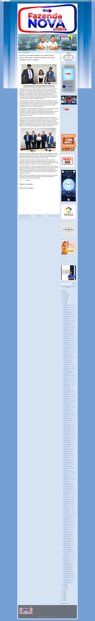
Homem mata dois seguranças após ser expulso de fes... (69, 501)
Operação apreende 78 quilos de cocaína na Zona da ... (68, 530)
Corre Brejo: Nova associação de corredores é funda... (68, 453)
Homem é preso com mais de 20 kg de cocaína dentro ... (69, 340)
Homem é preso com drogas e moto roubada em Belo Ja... (69, 429)
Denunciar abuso (64, 603)
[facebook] (63, 90)
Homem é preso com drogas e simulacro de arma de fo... (68, 534)
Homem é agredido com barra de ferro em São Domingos (68, 312)
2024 (63, 590)
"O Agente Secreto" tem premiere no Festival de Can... (69, 554)
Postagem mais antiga (54, 215)
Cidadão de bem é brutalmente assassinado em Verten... (68, 451)
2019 (63, 597)
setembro (65, 298)
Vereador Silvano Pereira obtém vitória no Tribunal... (68, 499)
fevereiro (65, 587)
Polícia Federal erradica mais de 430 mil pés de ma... (69, 497)
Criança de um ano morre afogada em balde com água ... (69, 436)
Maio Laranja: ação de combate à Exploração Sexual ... (68, 460)
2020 (63, 596)
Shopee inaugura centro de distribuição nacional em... (68, 466)
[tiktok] (70, 90)
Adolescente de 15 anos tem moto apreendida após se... (68, 338)
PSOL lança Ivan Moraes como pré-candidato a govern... (69, 390)
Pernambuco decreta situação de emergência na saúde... (68, 334)
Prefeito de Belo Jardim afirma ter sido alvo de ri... (69, 332)
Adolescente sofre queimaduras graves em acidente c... (68, 484)
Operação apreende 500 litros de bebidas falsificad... (68, 362)
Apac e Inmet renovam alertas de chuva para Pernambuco (68, 488)
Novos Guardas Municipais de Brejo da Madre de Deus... (69, 425)
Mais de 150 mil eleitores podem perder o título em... (68, 558)
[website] (73, 90)
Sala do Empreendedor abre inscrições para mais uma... (68, 371)
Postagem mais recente (24, 215)
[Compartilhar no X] (27, 180)
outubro (64, 296)
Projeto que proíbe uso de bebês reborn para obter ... (68, 354)
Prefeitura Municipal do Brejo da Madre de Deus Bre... (68, 329)
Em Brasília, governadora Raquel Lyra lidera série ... (68, 508)
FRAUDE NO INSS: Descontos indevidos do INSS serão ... (68, 360)
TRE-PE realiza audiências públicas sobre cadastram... (68, 431)
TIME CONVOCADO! (66, 388)
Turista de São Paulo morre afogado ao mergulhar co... (69, 407)
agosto (64, 299)
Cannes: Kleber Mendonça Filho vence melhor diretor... (69, 416)
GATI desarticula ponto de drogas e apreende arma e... (69, 384)
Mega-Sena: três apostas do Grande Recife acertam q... (69, 405)
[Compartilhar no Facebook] (28, 180)
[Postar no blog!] (26, 180)
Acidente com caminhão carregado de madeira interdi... (69, 321)
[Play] (64, 86)
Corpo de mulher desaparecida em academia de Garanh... (69, 574)
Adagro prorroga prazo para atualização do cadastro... (68, 410)
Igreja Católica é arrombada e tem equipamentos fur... (68, 519)
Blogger (69, 287)
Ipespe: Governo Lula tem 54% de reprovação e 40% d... (68, 412)
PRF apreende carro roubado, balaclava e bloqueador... (68, 569)
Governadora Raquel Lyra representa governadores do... (69, 490)
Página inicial (39, 215)
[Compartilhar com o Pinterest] (29, 180)
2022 (63, 593)
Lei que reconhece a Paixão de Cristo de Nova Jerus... (69, 528)
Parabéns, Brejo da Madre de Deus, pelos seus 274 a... (69, 392)
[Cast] (73, 86)
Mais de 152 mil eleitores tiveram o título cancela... (69, 464)
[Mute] (67, 86)
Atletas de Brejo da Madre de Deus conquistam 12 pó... (68, 373)
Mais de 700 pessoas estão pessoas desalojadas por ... (68, 475)
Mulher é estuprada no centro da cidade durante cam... (68, 427)
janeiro (64, 588)
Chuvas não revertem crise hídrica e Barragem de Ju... (69, 367)
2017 (63, 600)
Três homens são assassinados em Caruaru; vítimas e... (68, 532)
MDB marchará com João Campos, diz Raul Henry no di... (69, 414)
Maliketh (70, 286)
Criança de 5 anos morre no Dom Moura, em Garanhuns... (68, 550)
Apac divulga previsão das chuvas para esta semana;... (68, 510)
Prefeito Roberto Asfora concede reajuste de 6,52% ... (68, 482)
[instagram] (65, 90)
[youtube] (68, 90)
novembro (65, 295)
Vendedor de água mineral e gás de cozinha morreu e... (69, 394)
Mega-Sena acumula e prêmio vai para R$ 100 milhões (68, 552)
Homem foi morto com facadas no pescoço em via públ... (68, 521)
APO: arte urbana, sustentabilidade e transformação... (69, 327)
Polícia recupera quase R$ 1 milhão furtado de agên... (69, 369)
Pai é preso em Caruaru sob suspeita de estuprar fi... (69, 401)
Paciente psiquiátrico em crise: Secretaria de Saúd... (68, 563)
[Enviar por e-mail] (25, 180)
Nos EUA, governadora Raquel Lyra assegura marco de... (69, 545)
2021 (63, 594)
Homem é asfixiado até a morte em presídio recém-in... (69, 447)
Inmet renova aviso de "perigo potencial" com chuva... (68, 539)
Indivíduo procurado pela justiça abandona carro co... (68, 343)
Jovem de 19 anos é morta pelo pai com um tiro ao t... (68, 504)
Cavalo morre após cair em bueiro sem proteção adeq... (68, 347)
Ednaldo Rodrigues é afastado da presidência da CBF (68, 580)
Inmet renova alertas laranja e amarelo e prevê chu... (68, 517)
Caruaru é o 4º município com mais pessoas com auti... (69, 364)
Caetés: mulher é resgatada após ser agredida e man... (69, 310)
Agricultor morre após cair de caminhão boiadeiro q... (68, 356)
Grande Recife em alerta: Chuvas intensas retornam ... (68, 536)
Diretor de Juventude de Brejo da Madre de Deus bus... (68, 345)
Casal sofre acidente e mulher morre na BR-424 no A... (69, 455)
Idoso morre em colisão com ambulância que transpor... (68, 418)
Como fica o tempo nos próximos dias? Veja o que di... (68, 380)
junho (64, 302)
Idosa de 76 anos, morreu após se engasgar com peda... (68, 523)
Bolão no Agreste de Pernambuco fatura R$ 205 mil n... (68, 493)
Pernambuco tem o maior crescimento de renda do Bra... (68, 471)
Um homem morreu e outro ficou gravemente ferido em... (68, 399)
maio (64, 303)
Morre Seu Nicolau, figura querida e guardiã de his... (69, 316)
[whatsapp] (72, 90)
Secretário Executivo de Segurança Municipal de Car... (69, 314)
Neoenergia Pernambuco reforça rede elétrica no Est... (68, 486)
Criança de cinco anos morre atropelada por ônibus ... (68, 567)
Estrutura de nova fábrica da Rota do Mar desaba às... (69, 495)
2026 (63, 291)
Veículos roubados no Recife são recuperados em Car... (68, 571)
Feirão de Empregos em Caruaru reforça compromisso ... (68, 442)
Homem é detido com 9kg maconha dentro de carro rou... (69, 576)
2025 (63, 292)
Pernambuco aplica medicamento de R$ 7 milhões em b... (69, 434)
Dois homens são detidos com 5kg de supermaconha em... (69, 565)
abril (64, 584)
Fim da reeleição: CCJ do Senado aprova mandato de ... (68, 462)
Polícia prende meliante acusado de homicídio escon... (69, 477)
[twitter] (66, 90)
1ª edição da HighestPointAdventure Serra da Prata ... (69, 325)
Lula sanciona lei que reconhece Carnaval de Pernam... (68, 445)
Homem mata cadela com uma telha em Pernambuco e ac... (69, 440)
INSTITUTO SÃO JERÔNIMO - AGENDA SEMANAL (68, 420)
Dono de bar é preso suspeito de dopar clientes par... (68, 449)
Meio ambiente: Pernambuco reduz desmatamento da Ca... (69, 541)
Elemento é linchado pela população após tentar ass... (69, 375)
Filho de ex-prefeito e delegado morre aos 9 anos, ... (68, 403)
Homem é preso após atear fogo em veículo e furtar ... (69, 351)
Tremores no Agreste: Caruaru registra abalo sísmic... (68, 543)
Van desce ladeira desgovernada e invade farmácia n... (68, 386)
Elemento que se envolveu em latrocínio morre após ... (68, 323)
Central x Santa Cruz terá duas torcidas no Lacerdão (68, 582)
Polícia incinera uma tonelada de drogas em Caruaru (68, 438)
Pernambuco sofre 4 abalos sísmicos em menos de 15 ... (69, 506)
